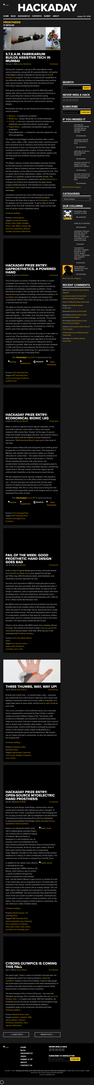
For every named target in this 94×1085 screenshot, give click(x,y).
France (8, 226)
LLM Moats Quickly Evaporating (78, 302)
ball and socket (21, 643)
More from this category (72, 187)
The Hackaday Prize (20, 373)
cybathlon (15, 1017)
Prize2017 (25, 357)
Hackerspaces (18, 218)
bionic (23, 518)
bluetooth (26, 753)
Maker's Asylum (22, 226)
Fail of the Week (19, 638)
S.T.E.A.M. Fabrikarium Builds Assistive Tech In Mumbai (28, 57)
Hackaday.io (24, 16)
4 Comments (80, 263)
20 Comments (81, 183)
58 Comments (53, 690)
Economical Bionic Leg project (31, 440)
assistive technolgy (13, 378)
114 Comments (81, 227)
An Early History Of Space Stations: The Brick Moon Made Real (82, 177)
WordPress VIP (51, 1074)
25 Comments (81, 136)
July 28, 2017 (10, 565)
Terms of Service (80, 1070)
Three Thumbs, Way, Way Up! (31, 687)
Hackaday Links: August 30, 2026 (80, 212)
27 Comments (81, 170)
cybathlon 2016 (25, 1017)
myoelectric (18, 229)
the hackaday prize (21, 929)
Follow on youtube (70, 100)
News (27, 1014)
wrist (21, 649)
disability (25, 223)
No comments (81, 147)
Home (6, 16)
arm (13, 643)
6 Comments (53, 275)
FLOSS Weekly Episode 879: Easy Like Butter (81, 268)
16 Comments (81, 159)
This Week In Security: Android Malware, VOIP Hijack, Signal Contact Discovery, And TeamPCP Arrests (82, 253)
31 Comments (53, 565)
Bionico (12, 116)
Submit (47, 16)
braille (18, 223)
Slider (23, 747)
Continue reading (14, 213)
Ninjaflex (19, 755)
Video (23, 1056)
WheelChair (26, 231)
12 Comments (53, 970)
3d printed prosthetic (20, 220)
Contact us (76, 100)
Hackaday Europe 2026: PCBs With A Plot (81, 141)
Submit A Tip (26, 1059)
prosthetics (18, 1023)
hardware (16, 747)
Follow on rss (73, 100)
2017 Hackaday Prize (20, 375)
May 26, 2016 (10, 802)
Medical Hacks (18, 913)
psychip (65, 296)
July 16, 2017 (10, 690)
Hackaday (47, 7)
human (12, 755)
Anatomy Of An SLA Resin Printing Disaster (82, 153)
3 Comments (53, 64)
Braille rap (13, 119)
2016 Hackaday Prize (20, 918)
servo (16, 649)
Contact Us (26, 1065)
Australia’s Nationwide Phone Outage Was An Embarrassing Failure (81, 128)
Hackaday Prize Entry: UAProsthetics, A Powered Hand (31, 268)
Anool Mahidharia (25, 64)
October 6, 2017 (11, 421)
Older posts (16, 1035)
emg (22, 921)
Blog (13, 16)
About (56, 16)
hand (13, 646)
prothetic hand (11, 381)
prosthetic (9, 649)
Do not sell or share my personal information (51, 1072)
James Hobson (21, 690)
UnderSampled (68, 333)
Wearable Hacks (12, 750)
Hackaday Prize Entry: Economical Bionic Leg (27, 416)
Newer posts (47, 1035)
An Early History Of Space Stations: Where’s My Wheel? (82, 164)
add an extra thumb (48, 703)
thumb (13, 758)
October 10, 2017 (11, 275)
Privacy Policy (71, 1070)
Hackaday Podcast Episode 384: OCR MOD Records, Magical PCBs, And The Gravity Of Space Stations (81, 235)
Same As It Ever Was (82, 223)
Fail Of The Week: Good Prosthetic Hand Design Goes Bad (28, 558)
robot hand (10, 927)
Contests (37, 16)
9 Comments (53, 421)
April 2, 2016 (10, 970)
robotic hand (19, 927)
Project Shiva (14, 127)
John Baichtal (23, 275)
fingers (8, 646)
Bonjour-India (11, 223)
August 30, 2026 (84, 16)
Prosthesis (17, 231)
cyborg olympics (12, 1020)
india (13, 226)
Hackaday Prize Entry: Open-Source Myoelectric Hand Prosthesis (30, 795)
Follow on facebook (64, 100)
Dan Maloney (21, 565)
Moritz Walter (21, 802)
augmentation (17, 753)
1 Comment (80, 244)
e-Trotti (12, 121)
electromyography (12, 921)
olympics (22, 1020)
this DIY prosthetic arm (19, 573)
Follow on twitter (67, 100)
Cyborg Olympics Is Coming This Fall (31, 965)
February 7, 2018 (11, 64)
